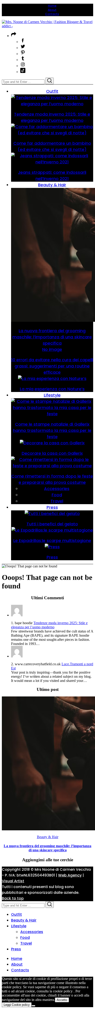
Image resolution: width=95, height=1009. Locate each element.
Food (25, 937)
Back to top (13, 898)
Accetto (62, 1000)
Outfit (16, 914)
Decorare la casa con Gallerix (52, 453)
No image (52, 349)
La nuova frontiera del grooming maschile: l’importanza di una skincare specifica (52, 337)
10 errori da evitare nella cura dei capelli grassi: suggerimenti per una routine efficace (52, 366)
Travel (26, 943)
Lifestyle (18, 926)
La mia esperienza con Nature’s (52, 389)
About (52, 10)
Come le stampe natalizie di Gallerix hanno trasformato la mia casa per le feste (52, 430)
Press (52, 557)
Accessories (31, 931)
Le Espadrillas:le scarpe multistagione (52, 540)
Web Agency (70, 875)
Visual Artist (13, 881)
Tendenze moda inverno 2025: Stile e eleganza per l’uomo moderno (49, 625)
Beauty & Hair (47, 837)
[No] (33, 1005)
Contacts (52, 14)
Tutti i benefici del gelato (52, 524)
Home (52, 6)
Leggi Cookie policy (17, 1004)
